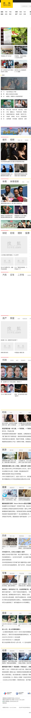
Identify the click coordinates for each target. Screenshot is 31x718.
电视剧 (26, 140)
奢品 (30, 412)
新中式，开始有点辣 (8, 431)
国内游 (11, 450)
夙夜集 (25, 112)
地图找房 (24, 318)
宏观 (6, 14)
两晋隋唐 (21, 536)
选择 (25, 118)
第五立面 (8, 109)
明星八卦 (20, 140)
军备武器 (21, 573)
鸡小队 (18, 116)
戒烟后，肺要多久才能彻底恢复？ (14, 96)
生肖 (30, 613)
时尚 (4, 412)
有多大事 (14, 109)
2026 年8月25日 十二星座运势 (11, 640)
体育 (4, 181)
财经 (4, 233)
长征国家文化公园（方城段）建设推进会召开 (15, 471)
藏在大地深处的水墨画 (12, 94)
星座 (4, 613)
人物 (20, 412)
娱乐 (4, 140)
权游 (25, 109)
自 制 (3, 112)
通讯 (17, 360)
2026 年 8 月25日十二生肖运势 (11, 637)
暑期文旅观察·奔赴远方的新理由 (11, 474)
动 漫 (3, 116)
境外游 (21, 450)
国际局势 (12, 573)
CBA (27, 182)
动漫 (4, 650)
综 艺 (3, 118)
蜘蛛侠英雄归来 (10, 114)
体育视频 (14, 181)
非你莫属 (14, 118)
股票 (27, 233)
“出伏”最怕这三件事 (11, 91)
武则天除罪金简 (6, 559)
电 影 (3, 114)
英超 (20, 11)
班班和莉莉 (24, 116)
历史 (4, 535)
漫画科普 (21, 651)
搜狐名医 (21, 487)
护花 (7, 112)
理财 (10, 14)
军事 (6, 11)
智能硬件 (23, 360)
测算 (11, 613)
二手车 (21, 275)
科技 (4, 360)
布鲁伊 (8, 116)
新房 (20, 14)
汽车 (4, 275)
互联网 (12, 360)
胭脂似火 (12, 112)
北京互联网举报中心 (21, 693)
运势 (20, 613)
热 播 (3, 109)
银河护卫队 (23, 114)
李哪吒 (13, 116)
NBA (25, 11)
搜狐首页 (7, 4)
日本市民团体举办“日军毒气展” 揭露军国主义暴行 (16, 562)
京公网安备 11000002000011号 (11, 701)
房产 (4, 318)
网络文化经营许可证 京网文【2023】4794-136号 (13, 699)
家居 (25, 14)
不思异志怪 (19, 112)
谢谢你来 (20, 118)
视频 (12, 140)
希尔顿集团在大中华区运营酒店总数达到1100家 (16, 479)
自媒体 (29, 275)
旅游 (4, 449)
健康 (4, 487)
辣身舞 (18, 114)
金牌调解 (8, 118)
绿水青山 (20, 109)
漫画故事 (12, 651)
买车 (12, 275)
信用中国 (5, 703)
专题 (10, 11)
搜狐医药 (12, 487)
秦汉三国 (12, 536)
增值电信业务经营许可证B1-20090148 (11, 698)
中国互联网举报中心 (9, 693)
